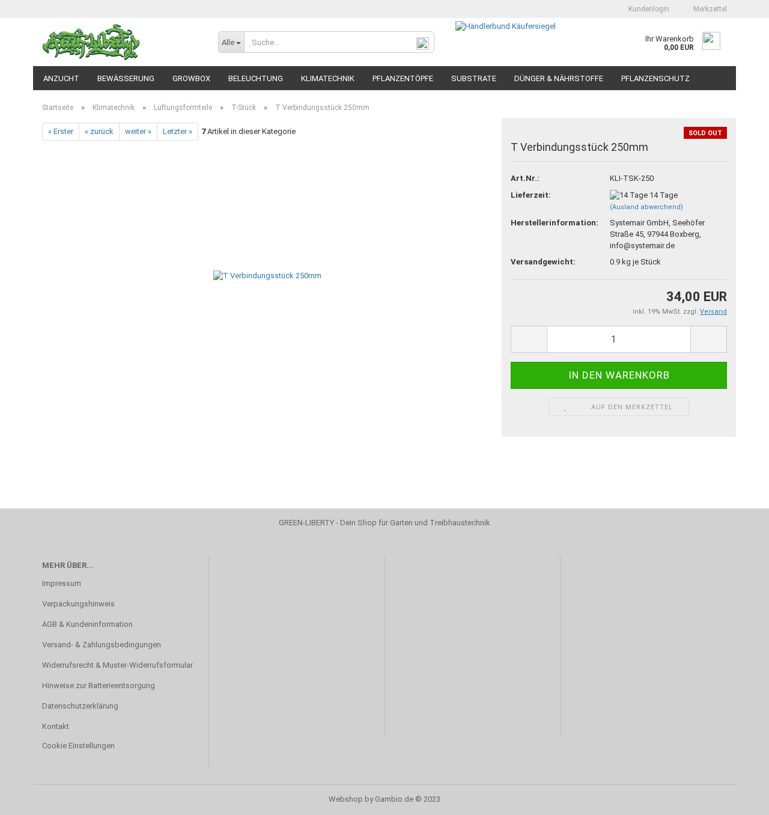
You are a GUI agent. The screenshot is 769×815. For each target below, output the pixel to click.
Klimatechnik (327, 78)
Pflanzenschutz (655, 78)
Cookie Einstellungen (78, 745)
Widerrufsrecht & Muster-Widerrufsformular (117, 665)
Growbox (191, 78)
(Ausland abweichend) (646, 207)
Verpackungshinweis (78, 603)
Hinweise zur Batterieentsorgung (98, 685)
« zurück (99, 131)
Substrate (473, 78)
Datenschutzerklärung (80, 705)
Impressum (61, 583)
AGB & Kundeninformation (87, 624)
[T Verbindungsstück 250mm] (267, 275)
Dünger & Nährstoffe (558, 78)
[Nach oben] (736, 797)
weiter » (138, 131)
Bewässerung (125, 78)
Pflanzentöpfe (402, 78)
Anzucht (61, 78)
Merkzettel (708, 9)
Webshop (346, 799)
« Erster (60, 131)
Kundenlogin (647, 9)
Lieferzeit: (531, 195)
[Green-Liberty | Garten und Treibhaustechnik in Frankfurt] (121, 42)
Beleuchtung (255, 78)
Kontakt (55, 726)
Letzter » (177, 131)
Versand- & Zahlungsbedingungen (101, 644)
